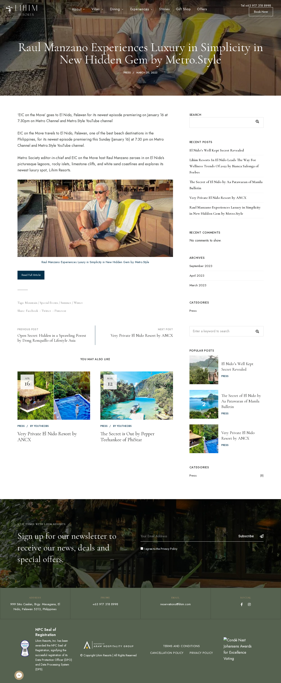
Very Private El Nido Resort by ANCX (47, 437)
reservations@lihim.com (175, 604)
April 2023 (196, 275)
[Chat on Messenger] (19, 675)
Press (127, 72)
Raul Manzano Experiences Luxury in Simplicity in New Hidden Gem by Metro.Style (95, 262)
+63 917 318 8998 (105, 604)
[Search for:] (226, 331)
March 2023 (197, 285)
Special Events (49, 303)
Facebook (242, 604)
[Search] (257, 331)
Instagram (249, 604)
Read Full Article (31, 275)
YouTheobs (41, 426)
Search (195, 115)
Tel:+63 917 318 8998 (256, 5)
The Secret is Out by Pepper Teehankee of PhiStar (127, 437)
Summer (66, 303)
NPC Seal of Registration (45, 632)
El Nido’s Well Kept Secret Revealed (216, 150)
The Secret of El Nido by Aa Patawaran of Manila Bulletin (225, 185)
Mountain (31, 303)
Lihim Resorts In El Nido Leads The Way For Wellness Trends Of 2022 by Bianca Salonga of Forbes (224, 166)
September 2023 (200, 266)
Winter (78, 303)
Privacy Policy (169, 549)
